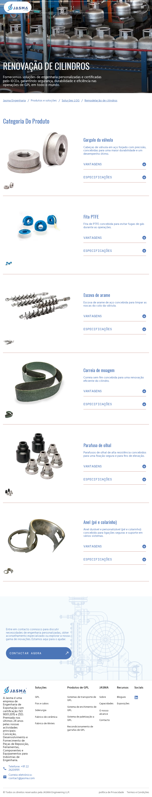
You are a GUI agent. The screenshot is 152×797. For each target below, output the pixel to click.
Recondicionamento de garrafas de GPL (80, 728)
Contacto (104, 720)
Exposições (123, 704)
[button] (142, 7)
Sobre (102, 697)
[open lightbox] (8, 186)
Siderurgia (40, 710)
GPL (37, 697)
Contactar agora (26, 653)
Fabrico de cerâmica (46, 717)
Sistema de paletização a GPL (80, 718)
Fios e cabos (42, 704)
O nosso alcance (103, 712)
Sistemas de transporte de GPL (81, 699)
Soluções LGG (71, 101)
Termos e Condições (138, 792)
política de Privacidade (111, 792)
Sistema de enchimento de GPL (81, 708)
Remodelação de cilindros (101, 101)
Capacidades (106, 704)
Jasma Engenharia (14, 101)
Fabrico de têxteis (45, 723)
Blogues (121, 697)
